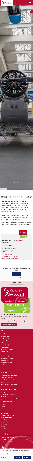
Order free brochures (9, 448)
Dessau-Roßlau (5, 347)
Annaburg (3, 336)
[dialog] (16, 455)
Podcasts (3, 426)
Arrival (2, 408)
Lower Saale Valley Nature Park (9, 384)
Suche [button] (19, 3)
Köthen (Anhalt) (5, 356)
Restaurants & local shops (7, 415)
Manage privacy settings (16, 277)
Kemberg (3, 353)
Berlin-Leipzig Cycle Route (7, 441)
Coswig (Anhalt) (5, 345)
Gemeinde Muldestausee (7, 349)
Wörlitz (3, 364)
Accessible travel (5, 422)
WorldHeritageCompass (7, 417)
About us (3, 404)
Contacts (3, 406)
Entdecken (16, 182)
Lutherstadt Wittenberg (7, 358)
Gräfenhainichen (5, 351)
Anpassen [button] (3, 457)
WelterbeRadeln (16, 3)
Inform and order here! (9, 324)
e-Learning (3, 428)
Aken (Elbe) (4, 334)
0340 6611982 (8, 254)
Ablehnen (18, 457)
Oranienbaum (4, 360)
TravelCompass (5, 419)
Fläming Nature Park (6, 382)
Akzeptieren (27, 457)
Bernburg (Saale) (5, 340)
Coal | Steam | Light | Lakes (7, 437)
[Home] (7, 2)
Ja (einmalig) (16, 274)
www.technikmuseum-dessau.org (10, 258)
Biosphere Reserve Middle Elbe (9, 375)
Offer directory (4, 413)
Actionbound (4, 424)
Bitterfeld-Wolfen (5, 342)
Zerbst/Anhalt (4, 367)
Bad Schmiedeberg (5, 338)
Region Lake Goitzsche (6, 377)
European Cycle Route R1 (7, 439)
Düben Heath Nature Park (7, 380)
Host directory (4, 411)
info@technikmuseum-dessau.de (10, 256)
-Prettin (8, 336)
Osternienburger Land (6, 362)
